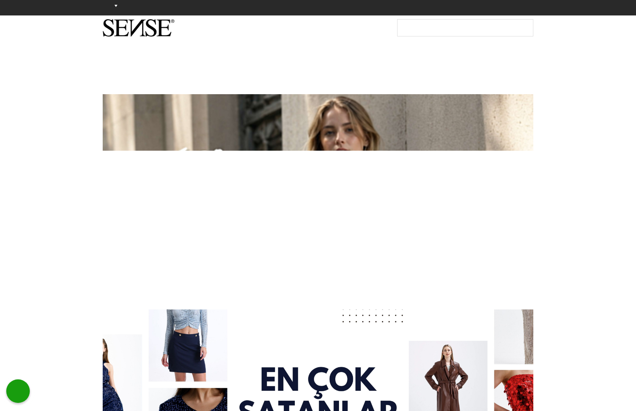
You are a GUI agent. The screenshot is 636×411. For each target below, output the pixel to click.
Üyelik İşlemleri (448, 7)
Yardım (486, 7)
